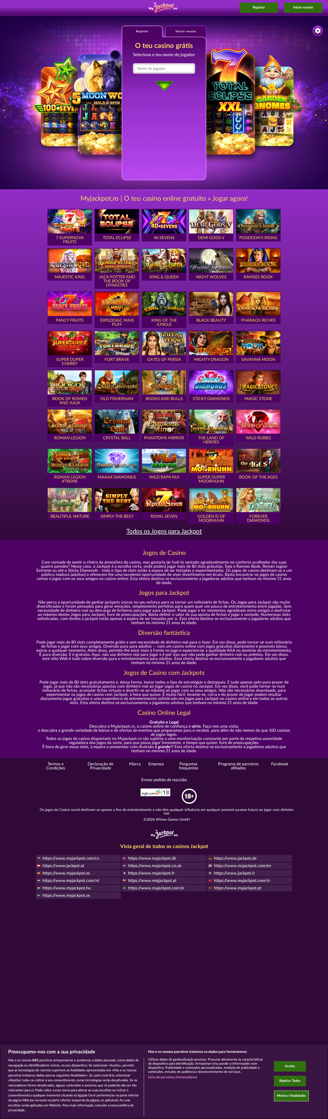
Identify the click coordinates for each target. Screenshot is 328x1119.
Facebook (279, 764)
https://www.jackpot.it (234, 873)
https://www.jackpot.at (63, 866)
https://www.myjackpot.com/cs (71, 858)
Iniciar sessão (303, 7)
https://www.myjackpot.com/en (242, 866)
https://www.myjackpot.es (66, 873)
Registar (259, 7)
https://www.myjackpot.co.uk (154, 866)
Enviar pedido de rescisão (164, 780)
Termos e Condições (55, 766)
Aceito (290, 1066)
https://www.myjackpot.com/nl (71, 881)
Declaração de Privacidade (100, 766)
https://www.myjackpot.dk (152, 858)
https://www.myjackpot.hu (67, 888)
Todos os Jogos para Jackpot (164, 531)
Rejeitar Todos (290, 1081)
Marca (135, 764)
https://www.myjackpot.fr (151, 873)
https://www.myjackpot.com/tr (242, 881)
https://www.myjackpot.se (66, 895)
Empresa (156, 764)
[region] (164, 1081)
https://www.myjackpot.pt (237, 888)
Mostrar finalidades (291, 1095)
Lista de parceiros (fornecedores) (172, 1077)
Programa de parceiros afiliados (238, 766)
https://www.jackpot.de (235, 858)
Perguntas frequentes (188, 766)
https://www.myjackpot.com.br (156, 888)
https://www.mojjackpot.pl (152, 881)
